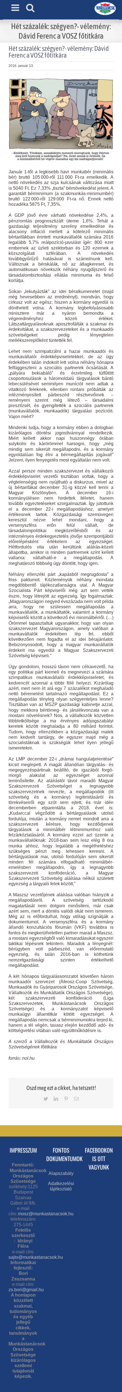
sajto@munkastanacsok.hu (36, 1257)
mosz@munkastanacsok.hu (45, 1213)
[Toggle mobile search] (30, 7)
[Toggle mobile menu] (15, 7)
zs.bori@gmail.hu (26, 1289)
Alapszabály (61, 1173)
